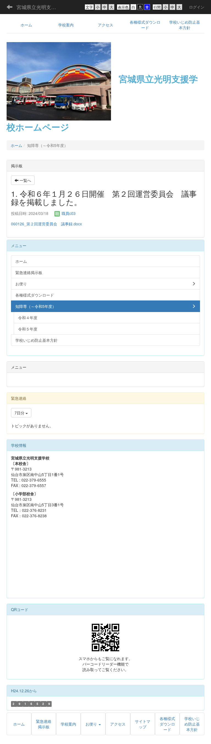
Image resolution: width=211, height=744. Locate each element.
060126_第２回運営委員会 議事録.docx (46, 223)
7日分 (20, 412)
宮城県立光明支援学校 (39, 6)
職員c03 (68, 213)
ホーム (16, 145)
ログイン (196, 7)
